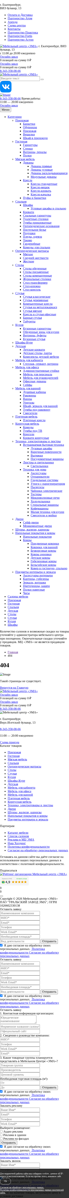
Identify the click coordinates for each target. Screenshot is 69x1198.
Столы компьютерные (37, 275)
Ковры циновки (41, 554)
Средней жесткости (35, 258)
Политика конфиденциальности (29, 846)
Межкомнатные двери (37, 526)
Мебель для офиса (27, 367)
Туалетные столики (35, 219)
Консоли (28, 434)
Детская (20, 346)
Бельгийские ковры (43, 564)
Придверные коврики (45, 543)
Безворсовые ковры (43, 550)
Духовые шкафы (41, 448)
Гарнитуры (30, 145)
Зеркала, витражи (34, 582)
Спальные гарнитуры (37, 215)
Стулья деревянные (35, 300)
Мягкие (28, 254)
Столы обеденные (35, 268)
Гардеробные (31, 243)
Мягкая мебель (25, 159)
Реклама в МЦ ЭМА (21, 839)
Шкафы (28, 205)
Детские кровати (34, 349)
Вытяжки (37, 455)
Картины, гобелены (36, 578)
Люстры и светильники (38, 462)
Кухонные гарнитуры (37, 328)
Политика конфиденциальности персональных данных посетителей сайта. (32, 1191)
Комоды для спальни (36, 247)
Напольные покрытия (37, 536)
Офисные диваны (34, 381)
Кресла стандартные (44, 184)
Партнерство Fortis (20, 36)
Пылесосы (37, 487)
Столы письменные (36, 272)
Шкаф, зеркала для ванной (40, 406)
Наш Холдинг (17, 843)
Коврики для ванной (44, 547)
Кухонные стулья (34, 339)
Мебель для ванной (28, 388)
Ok (5, 1181)
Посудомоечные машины (47, 459)
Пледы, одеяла (32, 236)
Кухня (19, 325)
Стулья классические (36, 296)
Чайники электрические (46, 490)
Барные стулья (32, 317)
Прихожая (22, 120)
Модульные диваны (44, 176)
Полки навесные (34, 589)
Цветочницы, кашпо (36, 586)
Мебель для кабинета (29, 360)
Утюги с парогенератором (48, 483)
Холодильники (40, 501)
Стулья (19, 293)
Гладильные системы (44, 480)
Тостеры (36, 494)
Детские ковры (40, 557)
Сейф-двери (31, 522)
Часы (26, 593)
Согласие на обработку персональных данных (38, 850)
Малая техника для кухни (47, 512)
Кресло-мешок (40, 187)
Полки (27, 155)
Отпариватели (40, 476)
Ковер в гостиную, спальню (49, 568)
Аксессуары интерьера (38, 575)
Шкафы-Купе (24, 342)
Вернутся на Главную (14, 687)
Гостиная (21, 141)
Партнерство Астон (21, 39)
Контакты (14, 29)
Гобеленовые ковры (44, 561)
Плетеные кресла (34, 420)
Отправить (49, 941)
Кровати (28, 212)
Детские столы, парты (37, 353)
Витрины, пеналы (35, 152)
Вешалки (29, 134)
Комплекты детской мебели (41, 356)
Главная (13, 652)
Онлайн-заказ (9, 56)
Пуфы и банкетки (34, 198)
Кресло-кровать (41, 190)
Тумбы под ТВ (32, 430)
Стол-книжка (31, 286)
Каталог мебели (18, 832)
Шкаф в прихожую (35, 138)
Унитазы (28, 402)
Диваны (28, 162)
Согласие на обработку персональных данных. (22, 1187)
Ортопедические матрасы (32, 250)
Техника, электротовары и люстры (38, 441)
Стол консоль (32, 289)
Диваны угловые (42, 169)
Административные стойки (41, 370)
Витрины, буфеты (34, 335)
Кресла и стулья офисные (39, 314)
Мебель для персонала (37, 374)
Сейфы (27, 385)
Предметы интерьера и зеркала (35, 572)
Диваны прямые (41, 166)
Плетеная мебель (26, 416)
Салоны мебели (18, 596)
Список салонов (18, 836)
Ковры (27, 540)
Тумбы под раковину (36, 409)
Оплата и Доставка (20, 14)
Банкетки (29, 123)
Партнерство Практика (23, 32)
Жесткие (28, 261)
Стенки (28, 148)
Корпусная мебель (27, 423)
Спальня (20, 201)
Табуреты (29, 321)
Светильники (39, 466)
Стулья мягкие (32, 310)
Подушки (29, 233)
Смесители (30, 413)
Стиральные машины (45, 504)
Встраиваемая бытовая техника (43, 444)
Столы (19, 265)
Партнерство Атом (20, 18)
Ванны (27, 399)
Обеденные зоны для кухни (41, 332)
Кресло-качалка (41, 194)
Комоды (28, 427)
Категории (15, 116)
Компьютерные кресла (38, 303)
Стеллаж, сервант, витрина (40, 363)
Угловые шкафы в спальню (48, 208)
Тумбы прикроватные (37, 222)
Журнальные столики (37, 279)
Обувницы (30, 127)
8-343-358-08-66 (10, 71)
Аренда (12, 22)
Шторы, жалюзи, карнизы (32, 529)
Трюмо (27, 240)
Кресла (27, 180)
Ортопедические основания (41, 226)
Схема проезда (9, 742)
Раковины (29, 395)
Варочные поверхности (46, 451)
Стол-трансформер (35, 282)
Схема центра (17, 25)
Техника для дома (34, 469)
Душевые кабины (34, 392)
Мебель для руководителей (40, 377)
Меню (6, 109)
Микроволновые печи (45, 497)
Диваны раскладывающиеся (49, 173)
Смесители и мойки (44, 515)
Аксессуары (38, 473)
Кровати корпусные (36, 437)
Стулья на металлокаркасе (40, 307)
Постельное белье (34, 229)
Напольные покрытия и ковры (35, 533)
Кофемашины (39, 508)
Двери (19, 519)
